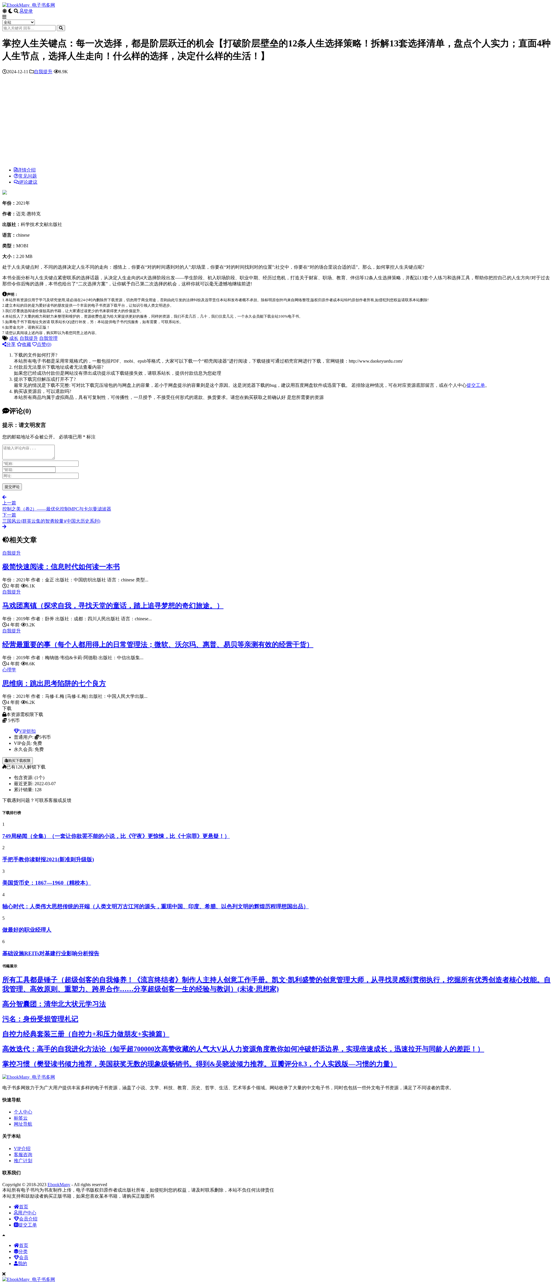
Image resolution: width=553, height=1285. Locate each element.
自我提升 (43, 71)
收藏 (26, 344)
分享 (11, 344)
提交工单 (476, 385)
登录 (28, 11)
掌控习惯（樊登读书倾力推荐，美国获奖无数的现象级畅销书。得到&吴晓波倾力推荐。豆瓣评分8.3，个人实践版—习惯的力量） (199, 1064)
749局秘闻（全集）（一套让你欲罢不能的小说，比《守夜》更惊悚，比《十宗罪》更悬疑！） (116, 836)
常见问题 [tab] (27, 176)
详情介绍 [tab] (26, 169)
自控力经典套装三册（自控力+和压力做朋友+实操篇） (85, 1034)
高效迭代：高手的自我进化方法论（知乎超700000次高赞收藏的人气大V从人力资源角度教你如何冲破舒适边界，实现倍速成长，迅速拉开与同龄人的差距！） (243, 1049)
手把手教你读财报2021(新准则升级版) (48, 859)
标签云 (21, 1118)
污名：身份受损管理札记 (40, 1019)
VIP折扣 (27, 731)
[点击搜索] (61, 28)
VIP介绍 (22, 1148)
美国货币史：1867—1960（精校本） (46, 883)
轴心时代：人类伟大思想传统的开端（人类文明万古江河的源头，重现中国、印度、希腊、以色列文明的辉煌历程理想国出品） (155, 906)
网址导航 (23, 1124)
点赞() (44, 344)
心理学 (9, 669)
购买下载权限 (19, 760)
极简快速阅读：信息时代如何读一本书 (61, 566)
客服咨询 (23, 1154)
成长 (13, 338)
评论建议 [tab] (28, 182)
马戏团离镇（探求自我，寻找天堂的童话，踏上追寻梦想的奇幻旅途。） (113, 605)
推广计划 (23, 1160)
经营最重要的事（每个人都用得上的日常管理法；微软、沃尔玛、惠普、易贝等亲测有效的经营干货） (157, 644)
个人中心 (23, 1111)
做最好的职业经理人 (27, 930)
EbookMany (59, 1184)
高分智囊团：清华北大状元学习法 (54, 1004)
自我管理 (48, 338)
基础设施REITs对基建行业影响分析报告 (50, 953)
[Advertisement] (276, 122)
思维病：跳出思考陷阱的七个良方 (54, 683)
